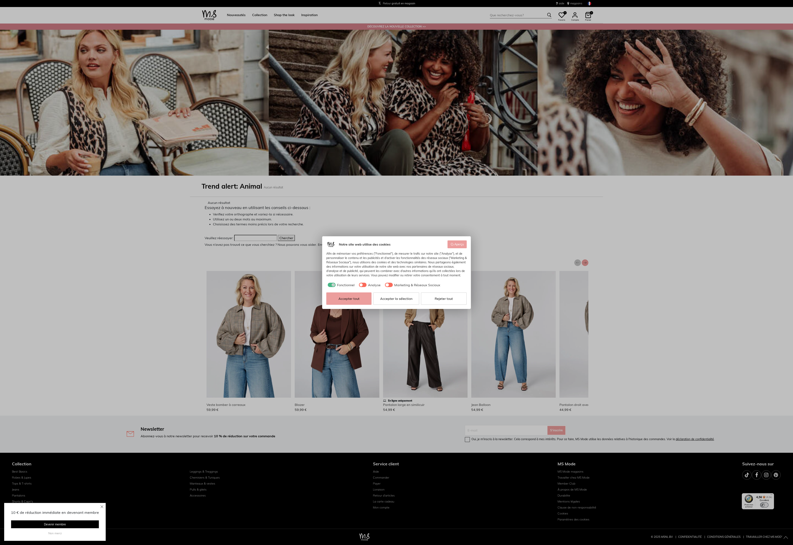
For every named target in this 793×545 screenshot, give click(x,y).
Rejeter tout (444, 299)
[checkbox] (340, 285)
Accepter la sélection (396, 299)
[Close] (102, 506)
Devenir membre (55, 524)
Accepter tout (349, 299)
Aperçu (459, 244)
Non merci (55, 533)
